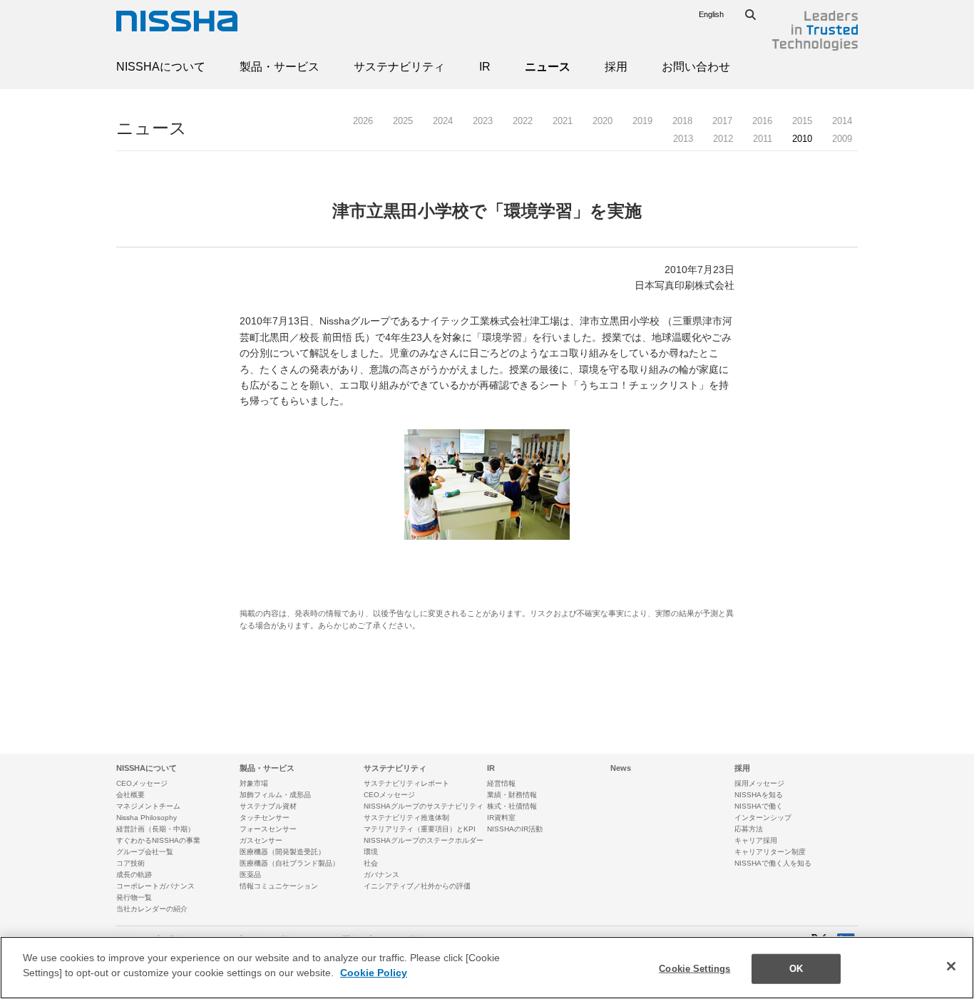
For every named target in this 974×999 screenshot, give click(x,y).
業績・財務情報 (512, 795)
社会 (371, 863)
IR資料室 (501, 817)
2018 (682, 121)
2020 (602, 121)
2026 (363, 121)
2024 (443, 121)
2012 (723, 138)
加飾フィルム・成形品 (275, 795)
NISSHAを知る (758, 795)
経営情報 (501, 783)
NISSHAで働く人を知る (772, 863)
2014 (842, 121)
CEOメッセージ (142, 783)
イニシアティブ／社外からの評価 (417, 886)
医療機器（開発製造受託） (282, 852)
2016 (762, 121)
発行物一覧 (134, 897)
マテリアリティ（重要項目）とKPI (420, 829)
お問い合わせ (696, 67)
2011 (762, 138)
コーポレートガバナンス (155, 886)
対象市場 (254, 783)
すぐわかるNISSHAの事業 (158, 840)
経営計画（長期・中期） (155, 829)
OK (796, 968)
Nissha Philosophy (146, 817)
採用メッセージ (759, 783)
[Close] (951, 966)
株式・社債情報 (512, 806)
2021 (563, 121)
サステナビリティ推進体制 (406, 817)
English (711, 14)
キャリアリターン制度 (770, 852)
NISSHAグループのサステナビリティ (423, 806)
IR (485, 67)
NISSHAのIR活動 (515, 829)
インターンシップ (762, 817)
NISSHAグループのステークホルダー (423, 840)
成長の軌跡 (134, 874)
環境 (371, 852)
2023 (483, 121)
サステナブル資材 (268, 806)
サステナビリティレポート (406, 783)
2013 (683, 138)
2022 (523, 121)
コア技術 (130, 863)
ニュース (547, 67)
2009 (842, 138)
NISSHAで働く (758, 806)
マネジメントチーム (148, 806)
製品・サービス (279, 67)
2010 (802, 138)
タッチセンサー (264, 817)
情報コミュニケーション (279, 886)
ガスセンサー (261, 840)
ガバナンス (381, 874)
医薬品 (250, 874)
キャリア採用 (755, 840)
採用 (616, 67)
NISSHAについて (160, 67)
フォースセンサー (268, 829)
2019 (642, 121)
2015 (802, 121)
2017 (722, 121)
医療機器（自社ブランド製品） (289, 863)
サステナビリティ (399, 67)
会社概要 (130, 795)
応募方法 (748, 829)
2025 (403, 121)
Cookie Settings (694, 968)
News (620, 768)
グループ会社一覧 (144, 852)
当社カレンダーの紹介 (152, 909)
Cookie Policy (373, 973)
